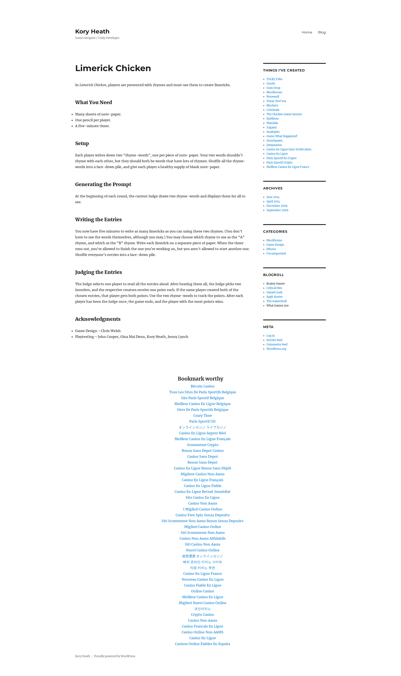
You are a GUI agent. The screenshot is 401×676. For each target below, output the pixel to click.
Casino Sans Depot (202, 456)
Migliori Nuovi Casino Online (202, 603)
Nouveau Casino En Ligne (203, 579)
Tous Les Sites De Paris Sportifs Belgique (202, 392)
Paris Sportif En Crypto (281, 158)
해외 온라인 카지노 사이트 (202, 562)
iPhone (271, 249)
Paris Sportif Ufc (202, 421)
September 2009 (277, 210)
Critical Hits (274, 288)
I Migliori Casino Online (202, 509)
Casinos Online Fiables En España (202, 644)
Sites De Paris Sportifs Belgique (202, 410)
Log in (270, 335)
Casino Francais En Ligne (202, 626)
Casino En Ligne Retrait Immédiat (203, 491)
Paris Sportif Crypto (279, 162)
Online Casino (202, 591)
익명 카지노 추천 (202, 568)
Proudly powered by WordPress (114, 656)
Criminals (272, 110)
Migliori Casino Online (202, 527)
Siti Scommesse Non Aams (203, 532)
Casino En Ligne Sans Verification (288, 149)
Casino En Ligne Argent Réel (202, 433)
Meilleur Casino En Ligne (202, 597)
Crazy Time (202, 415)
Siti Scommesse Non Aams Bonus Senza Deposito (203, 521)
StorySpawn (274, 140)
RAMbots (272, 118)
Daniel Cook (274, 292)
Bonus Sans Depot (203, 462)
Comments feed (276, 344)
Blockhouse (274, 92)
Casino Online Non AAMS (202, 632)
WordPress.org (276, 349)
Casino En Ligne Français (202, 480)
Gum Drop (273, 88)
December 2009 (277, 206)
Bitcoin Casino (202, 386)
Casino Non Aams (202, 503)
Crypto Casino (202, 614)
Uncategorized (276, 253)
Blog (322, 32)
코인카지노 (202, 609)
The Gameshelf (276, 301)
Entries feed (274, 340)
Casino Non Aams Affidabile (203, 538)
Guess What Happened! (282, 136)
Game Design (275, 245)
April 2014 (273, 201)
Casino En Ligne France (202, 573)
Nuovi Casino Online (203, 550)
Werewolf (272, 96)
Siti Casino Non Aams (202, 544)
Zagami (271, 127)
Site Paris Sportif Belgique (202, 398)
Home (307, 32)
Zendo (270, 83)
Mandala (272, 123)
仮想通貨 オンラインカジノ (202, 556)
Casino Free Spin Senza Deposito (203, 515)
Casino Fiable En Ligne (202, 585)
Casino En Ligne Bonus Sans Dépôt (202, 468)
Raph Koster (274, 297)
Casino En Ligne (277, 154)
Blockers (272, 105)
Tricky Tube (274, 79)
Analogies (273, 132)
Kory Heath (92, 31)
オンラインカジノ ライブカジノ (202, 427)
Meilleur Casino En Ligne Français (203, 439)
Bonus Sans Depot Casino (203, 451)
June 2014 (272, 197)
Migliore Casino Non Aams (203, 474)
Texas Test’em (276, 101)
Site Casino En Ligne (203, 497)
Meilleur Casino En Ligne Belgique (202, 404)
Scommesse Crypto (202, 445)
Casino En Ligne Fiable (202, 486)
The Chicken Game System (284, 114)
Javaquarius (274, 145)
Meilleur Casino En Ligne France (287, 167)
